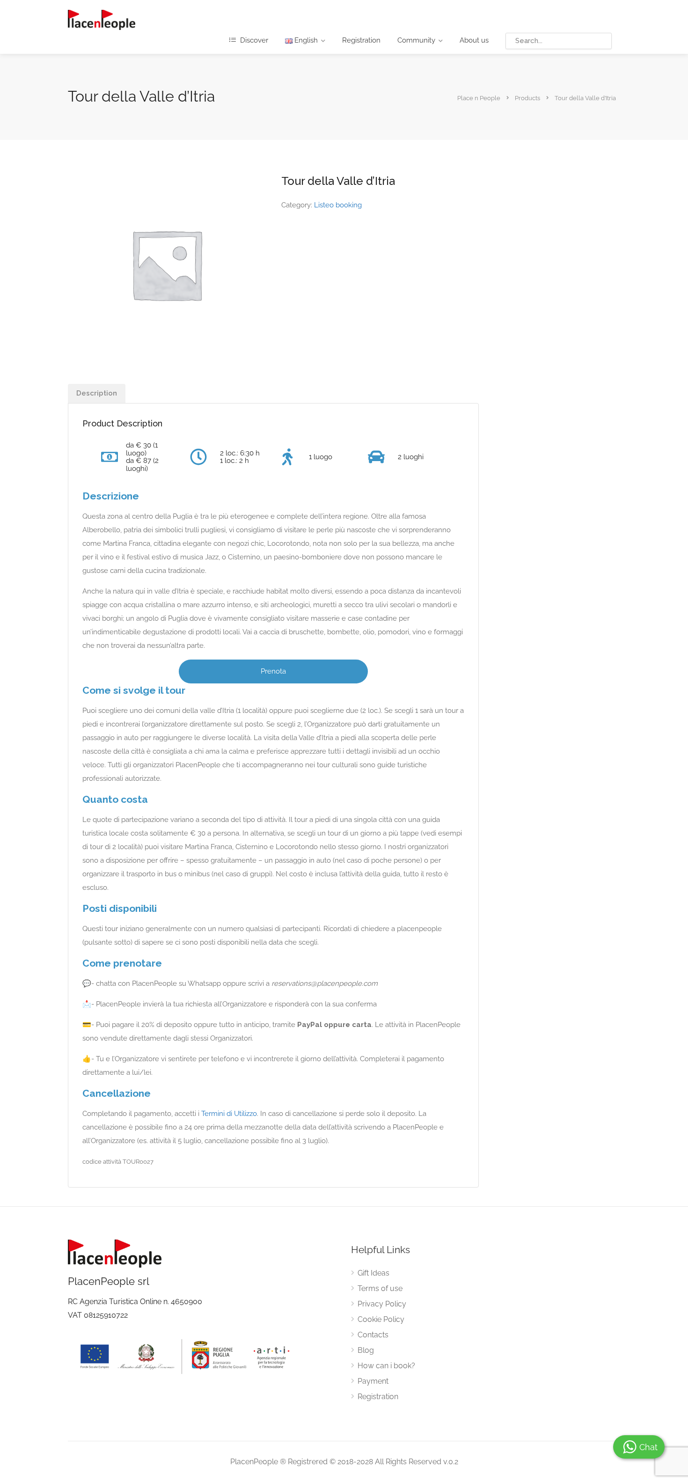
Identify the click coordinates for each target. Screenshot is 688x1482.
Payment (373, 1381)
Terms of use (380, 1288)
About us (474, 40)
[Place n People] (101, 19)
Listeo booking (338, 205)
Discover (253, 40)
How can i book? (386, 1365)
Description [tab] (96, 393)
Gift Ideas (373, 1273)
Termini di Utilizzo (229, 1113)
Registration (361, 40)
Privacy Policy (382, 1303)
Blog (366, 1350)
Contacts (373, 1334)
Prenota (273, 671)
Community (416, 40)
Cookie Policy (381, 1319)
